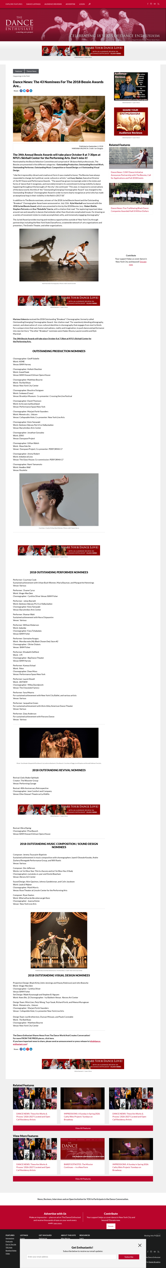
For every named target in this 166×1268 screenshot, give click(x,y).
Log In (81, 1238)
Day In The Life (11, 1244)
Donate (111, 1226)
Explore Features (14, 4)
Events (22, 1238)
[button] (88, 4)
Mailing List (43, 1238)
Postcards (9, 1241)
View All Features (83, 1128)
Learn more (58, 1223)
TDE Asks (9, 1247)
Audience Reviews (53, 4)
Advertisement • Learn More (83, 57)
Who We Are (65, 1238)
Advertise (70, 4)
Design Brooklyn (154, 1262)
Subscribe (129, 1257)
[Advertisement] (131, 235)
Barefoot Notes (11, 1250)
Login (82, 4)
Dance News (31, 71)
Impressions (10, 1238)
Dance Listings (33, 4)
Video (8, 1253)
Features (18, 71)
